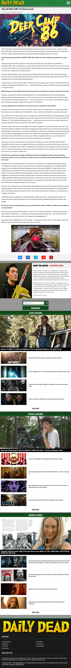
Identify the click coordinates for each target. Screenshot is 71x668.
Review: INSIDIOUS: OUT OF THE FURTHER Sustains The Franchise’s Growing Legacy (49, 371)
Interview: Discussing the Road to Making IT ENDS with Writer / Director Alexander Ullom (32, 450)
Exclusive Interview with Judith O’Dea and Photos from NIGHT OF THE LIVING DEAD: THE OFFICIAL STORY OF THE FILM (35, 552)
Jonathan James (17, 12)
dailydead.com (20, 663)
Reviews (5, 646)
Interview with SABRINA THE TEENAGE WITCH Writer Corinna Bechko (46, 459)
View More (35, 408)
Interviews (6, 648)
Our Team (40, 642)
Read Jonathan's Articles (40, 295)
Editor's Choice (35, 515)
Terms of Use (20, 664)
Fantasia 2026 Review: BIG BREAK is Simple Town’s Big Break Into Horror (46, 399)
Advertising (40, 646)
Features (5, 644)
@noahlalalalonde (40, 216)
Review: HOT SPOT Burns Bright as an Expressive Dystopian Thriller (45, 358)
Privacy (12, 664)
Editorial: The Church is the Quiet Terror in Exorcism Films (43, 589)
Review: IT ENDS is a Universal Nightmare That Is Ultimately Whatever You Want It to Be (31, 349)
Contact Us (40, 644)
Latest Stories (7, 642)
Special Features (35, 414)
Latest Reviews (35, 312)
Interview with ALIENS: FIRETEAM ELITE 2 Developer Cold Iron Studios (46, 500)
